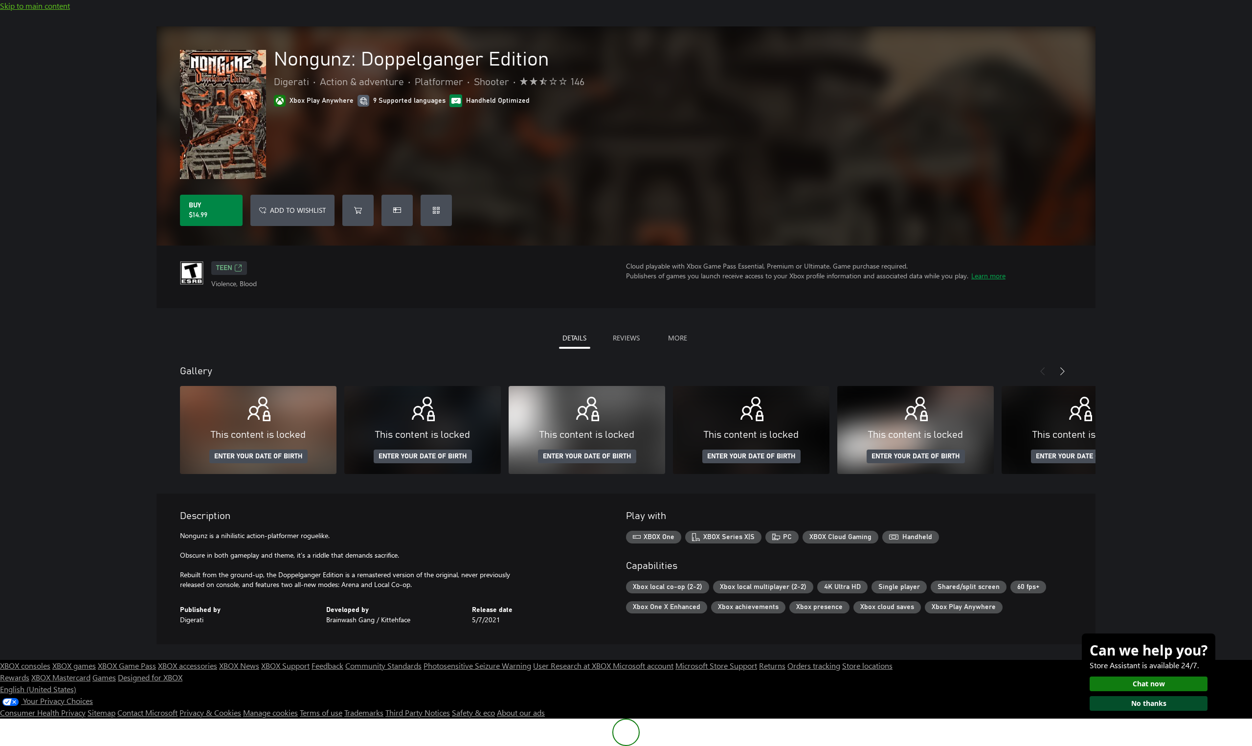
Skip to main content (35, 5)
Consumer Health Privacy (43, 712)
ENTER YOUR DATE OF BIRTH (258, 456)
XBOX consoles (25, 665)
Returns (772, 665)
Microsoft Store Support (716, 665)
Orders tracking (813, 665)
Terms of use (321, 712)
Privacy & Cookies (210, 712)
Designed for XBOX (150, 677)
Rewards (14, 677)
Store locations (867, 665)
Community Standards (383, 665)
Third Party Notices (417, 712)
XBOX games (74, 665)
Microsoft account (643, 665)
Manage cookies (270, 712)
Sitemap (101, 712)
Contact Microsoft (147, 712)
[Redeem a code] (436, 210)
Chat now (1149, 683)
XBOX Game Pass (127, 665)
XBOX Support (285, 665)
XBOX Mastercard (60, 677)
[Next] (1062, 371)
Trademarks (363, 712)
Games (104, 677)
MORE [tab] (677, 337)
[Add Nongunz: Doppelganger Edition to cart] (358, 210)
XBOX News (239, 665)
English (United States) (38, 689)
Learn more (988, 275)
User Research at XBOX (573, 665)
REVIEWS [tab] (626, 337)
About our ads (521, 712)
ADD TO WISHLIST (298, 210)
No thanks (1148, 703)
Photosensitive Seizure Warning (477, 665)
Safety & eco (473, 712)
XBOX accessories (187, 665)
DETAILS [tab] (574, 337)
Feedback (327, 665)
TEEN (224, 268)
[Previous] (1042, 371)
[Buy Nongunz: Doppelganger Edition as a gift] (397, 210)
